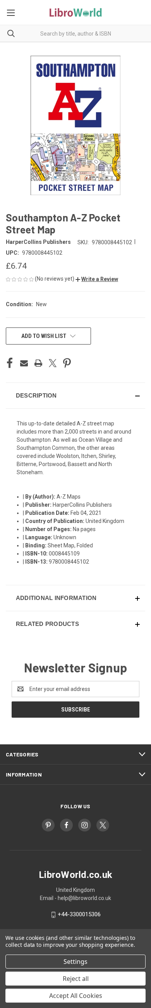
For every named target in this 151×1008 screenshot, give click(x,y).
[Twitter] (53, 363)
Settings (75, 961)
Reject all (76, 978)
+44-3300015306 (79, 914)
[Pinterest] (67, 363)
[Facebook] (10, 363)
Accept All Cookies (75, 995)
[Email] (24, 363)
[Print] (38, 363)
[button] (97, 279)
